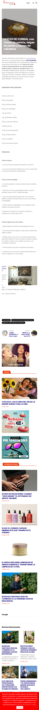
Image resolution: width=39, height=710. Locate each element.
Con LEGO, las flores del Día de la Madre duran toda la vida (18, 403)
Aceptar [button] (20, 707)
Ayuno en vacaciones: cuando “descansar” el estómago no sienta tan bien (17, 496)
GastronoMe (6, 320)
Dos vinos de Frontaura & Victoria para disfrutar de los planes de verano (10, 685)
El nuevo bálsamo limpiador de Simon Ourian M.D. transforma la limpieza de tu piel (18, 564)
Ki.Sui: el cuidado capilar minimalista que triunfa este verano (16, 530)
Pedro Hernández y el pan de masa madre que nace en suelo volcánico (28, 685)
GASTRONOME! (31, 60)
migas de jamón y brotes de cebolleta (13, 322)
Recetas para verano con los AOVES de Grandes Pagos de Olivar (28, 649)
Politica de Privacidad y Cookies (26, 704)
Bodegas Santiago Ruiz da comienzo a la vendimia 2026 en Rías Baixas (17, 599)
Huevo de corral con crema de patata (22, 320)
